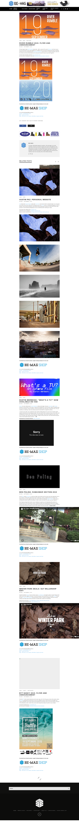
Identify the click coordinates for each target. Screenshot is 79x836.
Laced (55, 596)
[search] (68, 788)
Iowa (28, 120)
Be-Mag (21, 46)
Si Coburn (24, 597)
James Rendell (29, 597)
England (27, 594)
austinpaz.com (33, 209)
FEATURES (25, 8)
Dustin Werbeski (34, 406)
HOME (11, 8)
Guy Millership (41, 594)
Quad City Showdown (37, 51)
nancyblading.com (32, 704)
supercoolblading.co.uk (35, 601)
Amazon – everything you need (25, 113)
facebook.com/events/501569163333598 (37, 705)
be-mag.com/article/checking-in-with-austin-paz (40, 211)
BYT (23, 699)
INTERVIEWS (32, 8)
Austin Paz (37, 203)
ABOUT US (38, 9)
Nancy (21, 700)
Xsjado (20, 406)
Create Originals (28, 203)
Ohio (23, 496)
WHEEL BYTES (15, 9)
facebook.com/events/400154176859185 (42, 56)
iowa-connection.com (36, 54)
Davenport (50, 49)
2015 (20, 120)
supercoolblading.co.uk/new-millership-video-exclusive (39, 600)
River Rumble (30, 49)
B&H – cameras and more (24, 114)
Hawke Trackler (50, 498)
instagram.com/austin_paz (35, 210)
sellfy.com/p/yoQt (36, 418)
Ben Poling (28, 496)
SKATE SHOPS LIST (54, 9)
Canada (55, 406)
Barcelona (51, 406)
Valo (20, 203)
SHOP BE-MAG (45, 9)
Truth (43, 205)
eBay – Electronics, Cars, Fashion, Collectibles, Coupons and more (31, 116)
